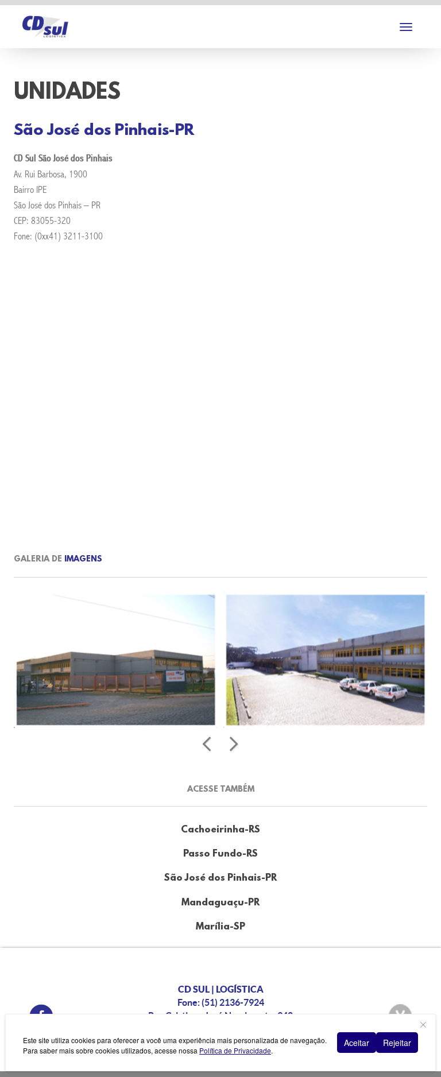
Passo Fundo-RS (220, 854)
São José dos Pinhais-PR (220, 878)
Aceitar (356, 1042)
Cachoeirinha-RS (220, 829)
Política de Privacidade (235, 1050)
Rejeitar (397, 1042)
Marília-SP (220, 926)
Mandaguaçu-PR (220, 902)
